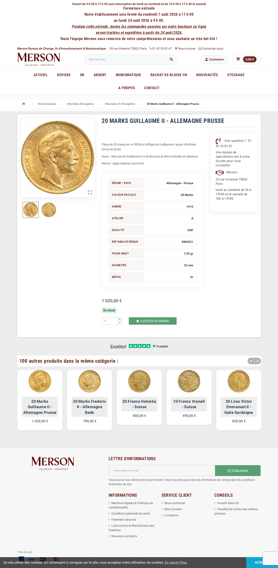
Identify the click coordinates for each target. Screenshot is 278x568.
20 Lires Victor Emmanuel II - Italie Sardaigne (238, 406)
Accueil (41, 75)
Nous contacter (174, 503)
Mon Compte (173, 509)
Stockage (235, 75)
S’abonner (239, 470)
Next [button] (257, 361)
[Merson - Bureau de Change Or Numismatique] (39, 59)
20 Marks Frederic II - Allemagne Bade (89, 406)
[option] (40, 402)
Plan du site (25, 552)
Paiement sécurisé (123, 519)
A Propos (126, 88)
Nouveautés (207, 75)
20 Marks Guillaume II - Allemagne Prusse (39, 406)
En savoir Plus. (176, 562)
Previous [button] (251, 361)
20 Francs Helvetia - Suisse (139, 404)
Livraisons (171, 515)
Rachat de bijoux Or (169, 75)
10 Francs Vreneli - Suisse (189, 404)
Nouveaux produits (124, 536)
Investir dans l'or (228, 503)
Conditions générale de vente (130, 513)
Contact (152, 88)
